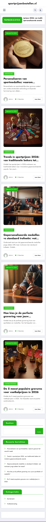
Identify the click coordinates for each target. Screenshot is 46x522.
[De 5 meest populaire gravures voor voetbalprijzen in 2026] (23, 359)
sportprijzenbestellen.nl (22, 3)
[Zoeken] (35, 10)
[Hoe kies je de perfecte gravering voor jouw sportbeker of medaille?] (23, 284)
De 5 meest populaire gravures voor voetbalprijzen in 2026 (23, 390)
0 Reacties (20, 99)
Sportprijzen (9, 73)
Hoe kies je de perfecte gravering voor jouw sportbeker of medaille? (18, 314)
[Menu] (4, 10)
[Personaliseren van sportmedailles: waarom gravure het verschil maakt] (23, 49)
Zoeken (10, 423)
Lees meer (38, 99)
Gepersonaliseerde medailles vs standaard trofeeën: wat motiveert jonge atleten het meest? (21, 236)
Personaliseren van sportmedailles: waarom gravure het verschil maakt (20, 80)
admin (11, 99)
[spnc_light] (40, 10)
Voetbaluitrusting (10, 383)
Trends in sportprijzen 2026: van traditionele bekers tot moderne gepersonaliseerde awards (21, 158)
